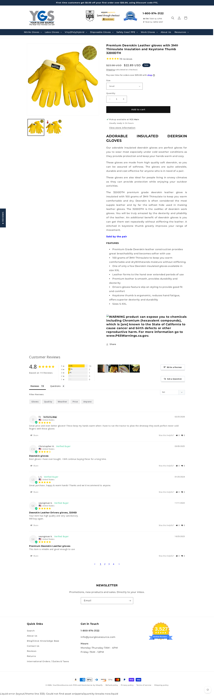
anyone (87, 401)
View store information (122, 127)
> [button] (119, 564)
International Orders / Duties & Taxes (48, 661)
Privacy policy (127, 685)
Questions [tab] (55, 386)
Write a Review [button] (174, 367)
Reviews (31, 651)
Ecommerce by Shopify (92, 685)
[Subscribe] (130, 600)
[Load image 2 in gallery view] (54, 127)
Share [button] (113, 344)
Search (31, 630)
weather (62, 401)
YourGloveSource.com (62, 685)
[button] (32, 32)
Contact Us (33, 646)
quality (48, 401)
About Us (32, 635)
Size (108, 80)
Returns (31, 656)
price (75, 401)
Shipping (110, 69)
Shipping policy (161, 685)
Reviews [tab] (35, 386)
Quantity (110, 93)
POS (75, 685)
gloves (35, 401)
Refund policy (112, 685)
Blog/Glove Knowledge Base (43, 641)
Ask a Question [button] (174, 379)
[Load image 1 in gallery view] (36, 127)
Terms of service (143, 685)
